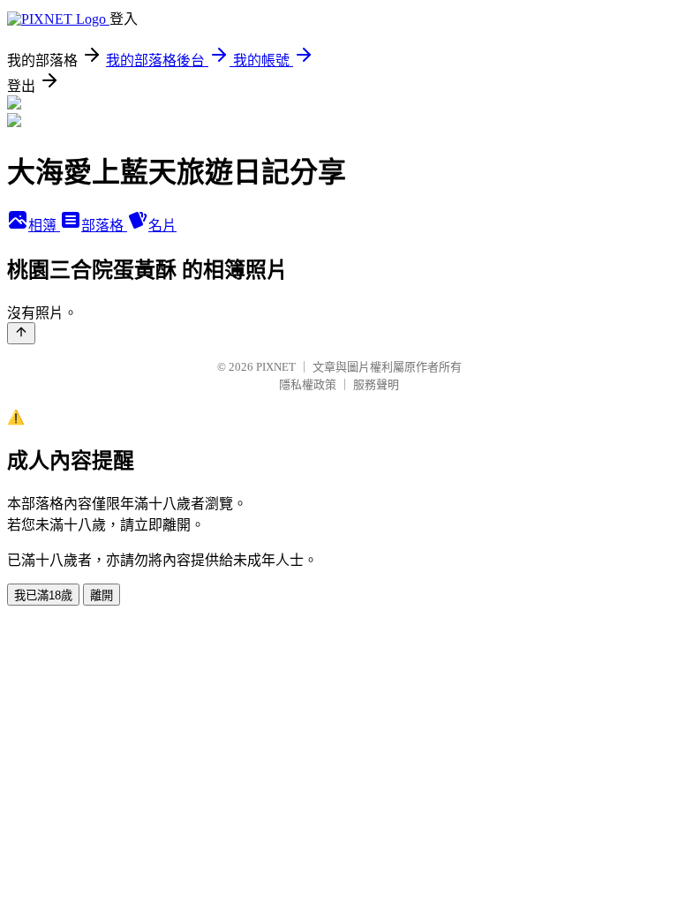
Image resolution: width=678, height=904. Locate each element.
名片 (162, 225)
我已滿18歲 (43, 595)
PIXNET (276, 366)
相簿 (44, 225)
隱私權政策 (307, 384)
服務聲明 (376, 384)
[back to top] (21, 333)
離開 (101, 595)
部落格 (104, 225)
